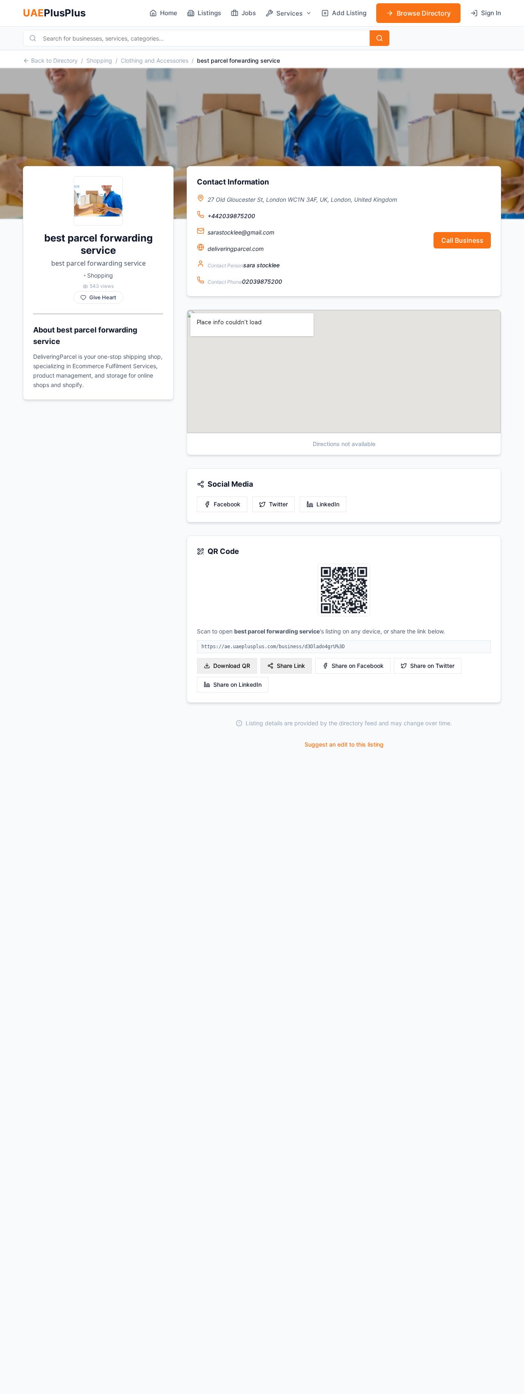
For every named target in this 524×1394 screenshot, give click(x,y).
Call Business (462, 240)
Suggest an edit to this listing (344, 744)
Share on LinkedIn (237, 684)
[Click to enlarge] (344, 590)
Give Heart (102, 297)
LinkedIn (327, 504)
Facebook (227, 504)
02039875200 (262, 281)
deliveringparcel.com (236, 248)
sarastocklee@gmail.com (241, 232)
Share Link (291, 665)
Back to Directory (54, 60)
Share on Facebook (358, 665)
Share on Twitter (432, 665)
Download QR (231, 665)
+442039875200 (231, 215)
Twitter (278, 504)
